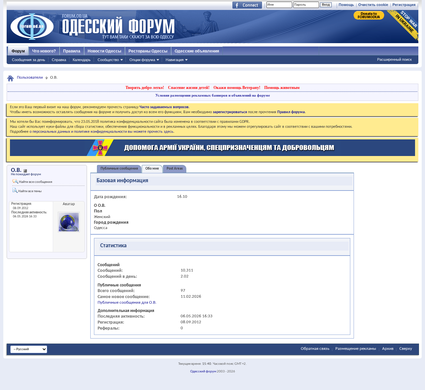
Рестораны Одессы (147, 51)
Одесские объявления (197, 51)
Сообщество (108, 60)
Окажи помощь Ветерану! (236, 87)
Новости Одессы (104, 51)
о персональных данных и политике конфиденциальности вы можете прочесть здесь (101, 132)
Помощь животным (281, 87)
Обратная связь (315, 349)
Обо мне (152, 169)
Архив (387, 349)
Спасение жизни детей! (189, 87)
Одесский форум (203, 371)
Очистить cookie (373, 5)
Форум (18, 51)
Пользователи (30, 77)
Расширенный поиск (394, 59)
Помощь (346, 5)
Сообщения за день (28, 60)
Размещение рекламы (355, 349)
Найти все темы (30, 191)
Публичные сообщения (119, 169)
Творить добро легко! (145, 87)
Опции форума (142, 60)
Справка (59, 60)
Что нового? (44, 51)
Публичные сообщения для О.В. (127, 302)
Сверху (405, 349)
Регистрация (403, 5)
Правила (71, 51)
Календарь (82, 60)
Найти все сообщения (35, 182)
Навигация (175, 60)
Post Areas (175, 169)
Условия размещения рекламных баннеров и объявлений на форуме (212, 95)
